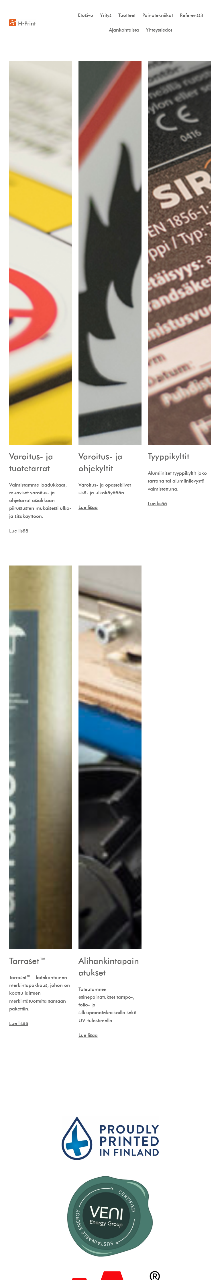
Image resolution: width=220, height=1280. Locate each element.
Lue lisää (18, 531)
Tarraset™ (27, 961)
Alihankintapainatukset (108, 966)
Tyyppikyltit (168, 456)
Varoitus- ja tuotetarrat (31, 462)
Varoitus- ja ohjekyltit (100, 462)
